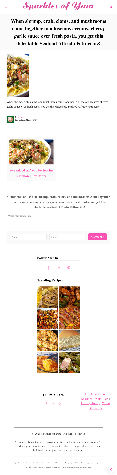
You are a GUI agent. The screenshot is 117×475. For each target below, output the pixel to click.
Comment (97, 236)
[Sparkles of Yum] (58, 6)
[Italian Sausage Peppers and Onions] (69, 318)
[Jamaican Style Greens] (69, 362)
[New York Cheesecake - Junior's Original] (69, 340)
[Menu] (6, 7)
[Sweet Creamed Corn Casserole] (47, 362)
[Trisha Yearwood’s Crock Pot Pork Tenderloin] (47, 297)
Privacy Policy (90, 403)
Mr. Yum (21, 117)
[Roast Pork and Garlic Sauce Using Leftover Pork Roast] (69, 297)
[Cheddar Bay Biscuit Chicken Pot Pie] (47, 340)
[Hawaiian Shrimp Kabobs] (47, 318)
